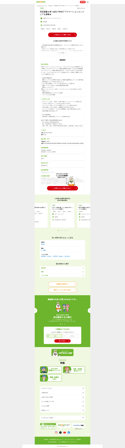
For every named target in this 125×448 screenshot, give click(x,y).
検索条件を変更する (62, 284)
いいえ (72, 336)
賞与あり (49, 256)
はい (55, 336)
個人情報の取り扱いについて (57, 439)
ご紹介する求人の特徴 (47, 397)
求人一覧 (50, 5)
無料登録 (83, 2)
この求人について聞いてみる (62, 35)
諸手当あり (67, 256)
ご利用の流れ (44, 392)
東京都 (43, 244)
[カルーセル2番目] (60, 230)
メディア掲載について (63, 441)
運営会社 (46, 439)
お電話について (45, 410)
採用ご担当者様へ (52, 441)
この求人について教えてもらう (62, 188)
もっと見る (61, 52)
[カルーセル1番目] (58, 230)
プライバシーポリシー (70, 439)
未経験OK (43, 256)
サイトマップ (73, 441)
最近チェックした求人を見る (62, 290)
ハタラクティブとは (46, 388)
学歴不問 (55, 256)
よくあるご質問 (45, 406)
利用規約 (79, 439)
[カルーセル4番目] (64, 230)
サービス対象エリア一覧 (47, 401)
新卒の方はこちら (78, 428)
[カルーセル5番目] (66, 230)
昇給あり (61, 256)
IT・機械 (43, 250)
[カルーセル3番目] (62, 230)
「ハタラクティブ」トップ (41, 5)
